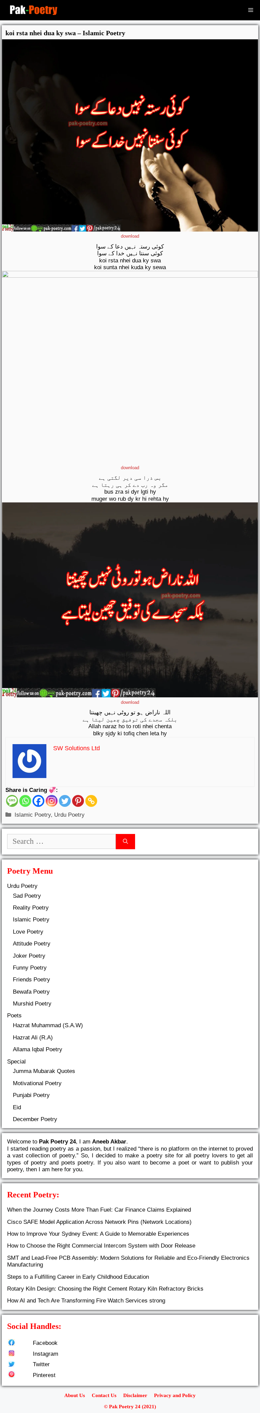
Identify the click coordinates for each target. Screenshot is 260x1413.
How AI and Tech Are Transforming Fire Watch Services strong (86, 1300)
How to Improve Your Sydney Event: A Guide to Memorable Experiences (98, 1234)
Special (16, 1061)
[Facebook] (38, 801)
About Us (74, 1395)
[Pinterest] (78, 801)
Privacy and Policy (175, 1395)
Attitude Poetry (31, 943)
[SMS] (12, 801)
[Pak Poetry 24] (33, 10)
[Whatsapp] (25, 801)
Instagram (45, 1354)
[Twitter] (65, 801)
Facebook (45, 1343)
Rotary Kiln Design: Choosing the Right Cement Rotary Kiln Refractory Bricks (105, 1289)
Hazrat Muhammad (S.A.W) (48, 1025)
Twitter (41, 1364)
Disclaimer (135, 1395)
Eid (17, 1107)
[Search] (125, 841)
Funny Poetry (30, 967)
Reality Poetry (31, 907)
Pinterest (44, 1375)
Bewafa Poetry (31, 992)
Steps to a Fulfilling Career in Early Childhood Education (78, 1277)
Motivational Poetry (37, 1083)
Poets (14, 1015)
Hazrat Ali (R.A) (33, 1037)
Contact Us (104, 1395)
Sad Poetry (27, 896)
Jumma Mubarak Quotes (44, 1071)
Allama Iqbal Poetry (37, 1049)
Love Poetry (28, 932)
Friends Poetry (31, 979)
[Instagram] (52, 801)
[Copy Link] (91, 801)
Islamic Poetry (33, 815)
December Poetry (35, 1119)
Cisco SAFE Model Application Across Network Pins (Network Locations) (99, 1222)
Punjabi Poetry (31, 1095)
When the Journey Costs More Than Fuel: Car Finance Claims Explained (99, 1210)
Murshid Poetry (32, 1003)
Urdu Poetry (69, 815)
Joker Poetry (29, 956)
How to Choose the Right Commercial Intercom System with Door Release (101, 1245)
